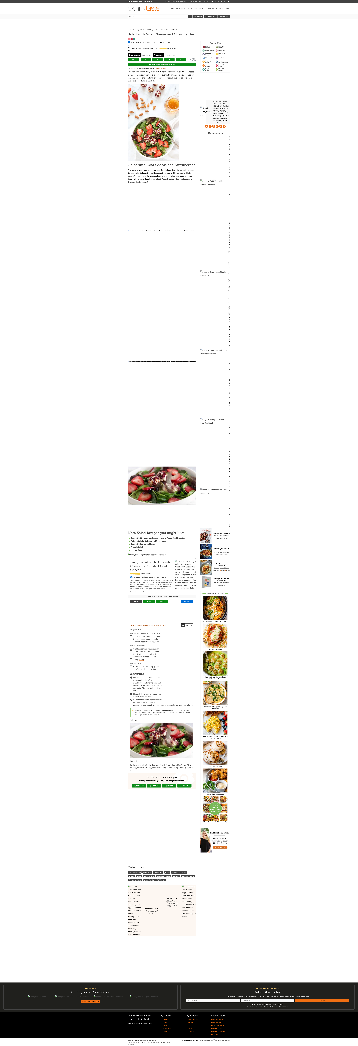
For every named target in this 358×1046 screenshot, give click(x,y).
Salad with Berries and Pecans (144, 544)
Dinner (165, 1025)
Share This (140, 786)
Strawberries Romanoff (138, 182)
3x (191, 625)
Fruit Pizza (161, 179)
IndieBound (229, 371)
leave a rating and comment (159, 710)
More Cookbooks (89, 1001)
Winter (190, 1028)
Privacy (137, 1040)
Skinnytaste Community (179, 1)
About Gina (167, 1)
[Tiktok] (228, 1)
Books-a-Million (229, 226)
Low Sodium (158, 872)
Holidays (191, 1031)
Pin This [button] (170, 786)
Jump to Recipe (135, 55)
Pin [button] (162, 601)
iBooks (228, 570)
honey (141, 659)
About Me (130, 1040)
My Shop (205, 1)
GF (129, 39)
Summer (176, 876)
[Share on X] (157, 59)
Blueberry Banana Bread (177, 179)
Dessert (165, 1031)
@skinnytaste (162, 781)
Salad (139, 876)
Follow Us (154, 786)
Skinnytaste (131, 30)
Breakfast (166, 1019)
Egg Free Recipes (135, 872)
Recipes (179, 8)
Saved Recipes (224, 16)
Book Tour (198, 1)
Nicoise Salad (136, 550)
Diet (188, 8)
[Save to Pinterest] (169, 59)
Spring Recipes (149, 876)
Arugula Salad (137, 547)
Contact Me (152, 1040)
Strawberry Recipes (164, 876)
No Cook (131, 876)
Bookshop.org (229, 277)
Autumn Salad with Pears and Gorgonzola (148, 541)
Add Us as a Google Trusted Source (163, 64)
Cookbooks (210, 8)
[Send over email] (181, 59)
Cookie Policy (144, 1040)
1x (183, 625)
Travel (215, 1034)
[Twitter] (212, 1)
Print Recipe (159, 55)
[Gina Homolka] (129, 48)
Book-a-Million (229, 382)
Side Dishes (167, 1028)
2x (187, 625)
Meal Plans (224, 8)
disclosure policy (161, 68)
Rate (149, 601)
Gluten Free (147, 872)
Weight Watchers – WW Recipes (145, 30)
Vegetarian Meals (135, 880)
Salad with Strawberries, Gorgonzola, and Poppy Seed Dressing (158, 538)
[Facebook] (215, 1)
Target (229, 314)
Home (171, 8)
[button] (186, 1)
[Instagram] (221, 1)
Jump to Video (146, 55)
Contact (191, 1)
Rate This (185, 786)
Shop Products (218, 1025)
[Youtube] (224, 1)
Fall (189, 1025)
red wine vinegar (151, 649)
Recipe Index (198, 16)
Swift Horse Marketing (206, 1040)
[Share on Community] (133, 59)
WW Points (187, 601)
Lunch (167, 872)
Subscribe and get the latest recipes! (140, 1)
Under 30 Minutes (188, 876)
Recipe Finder (218, 1019)
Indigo (229, 453)
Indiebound (229, 290)
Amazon (229, 178)
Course (197, 8)
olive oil (153, 654)
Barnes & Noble (229, 190)
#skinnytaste (178, 781)
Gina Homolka (136, 48)
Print (137, 601)
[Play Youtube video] (162, 486)
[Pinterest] (218, 1)
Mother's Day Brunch (179, 872)
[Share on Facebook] (146, 59)
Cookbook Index (210, 16)
